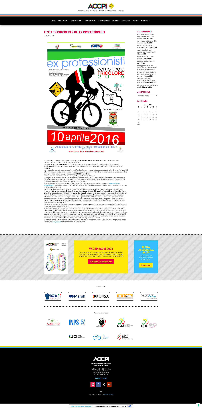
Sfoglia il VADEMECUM (101, 261)
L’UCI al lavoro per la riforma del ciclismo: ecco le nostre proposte (146, 74)
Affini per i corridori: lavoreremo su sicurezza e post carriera (146, 80)
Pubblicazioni (76, 21)
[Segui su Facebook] (98, 384)
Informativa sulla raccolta (81, 406)
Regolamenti (62, 21)
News (53, 21)
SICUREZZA (144, 21)
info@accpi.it (56, 222)
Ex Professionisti (104, 21)
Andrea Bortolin (108, 394)
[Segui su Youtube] (109, 384)
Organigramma (90, 21)
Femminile (116, 21)
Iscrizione (145, 265)
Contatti (136, 21)
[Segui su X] (103, 384)
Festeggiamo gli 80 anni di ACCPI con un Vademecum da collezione (147, 67)
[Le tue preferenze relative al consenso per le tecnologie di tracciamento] (198, 405)
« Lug (139, 124)
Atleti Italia (126, 21)
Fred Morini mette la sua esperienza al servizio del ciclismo (145, 36)
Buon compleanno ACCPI (145, 61)
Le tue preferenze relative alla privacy (110, 406)
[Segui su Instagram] (92, 384)
